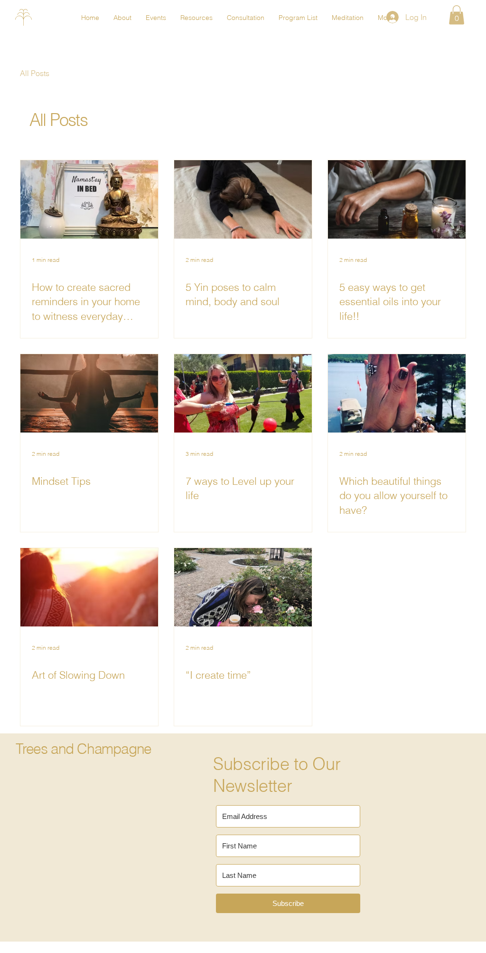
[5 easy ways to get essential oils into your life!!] (397, 199)
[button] (457, 15)
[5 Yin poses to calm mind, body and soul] (243, 199)
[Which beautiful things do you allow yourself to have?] (397, 393)
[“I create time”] (243, 587)
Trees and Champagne (83, 749)
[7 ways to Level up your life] (243, 393)
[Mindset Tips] (89, 393)
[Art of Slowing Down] (89, 587)
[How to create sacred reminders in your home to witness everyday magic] (89, 199)
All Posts (34, 73)
